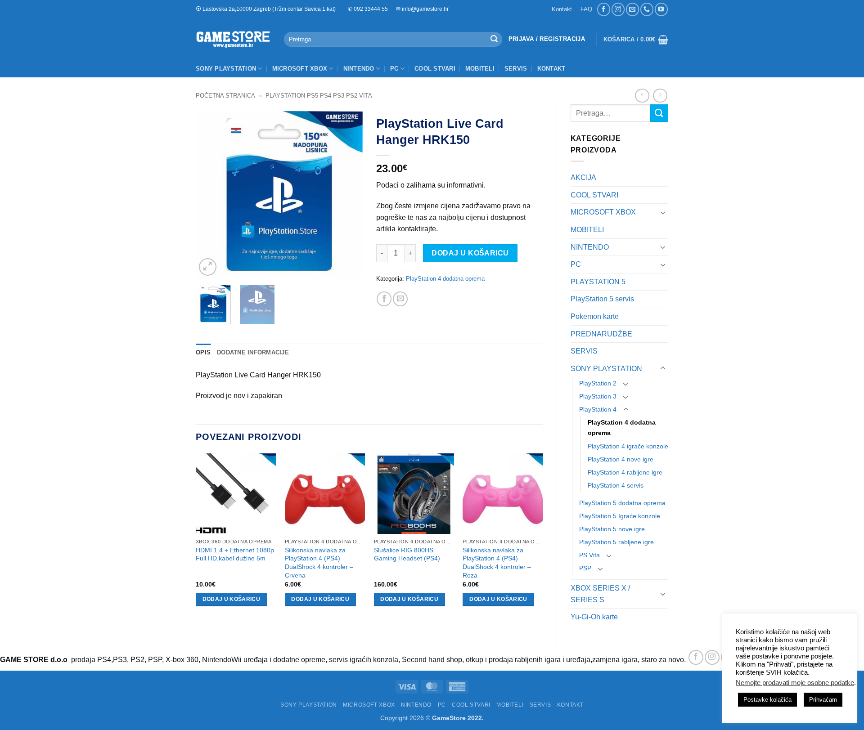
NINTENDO (358, 68)
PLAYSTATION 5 (598, 282)
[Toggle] (662, 212)
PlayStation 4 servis (616, 485)
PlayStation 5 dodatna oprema (622, 502)
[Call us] (646, 9)
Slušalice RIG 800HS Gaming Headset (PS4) (407, 554)
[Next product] (642, 96)
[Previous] (210, 194)
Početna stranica (225, 95)
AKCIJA (583, 177)
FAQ (586, 9)
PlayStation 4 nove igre (620, 459)
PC (394, 68)
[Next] (348, 194)
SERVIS (515, 68)
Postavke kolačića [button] (767, 699)
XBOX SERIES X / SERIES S (600, 594)
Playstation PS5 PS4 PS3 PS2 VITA (319, 95)
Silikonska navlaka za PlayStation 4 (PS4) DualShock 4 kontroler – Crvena (319, 562)
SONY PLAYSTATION (226, 68)
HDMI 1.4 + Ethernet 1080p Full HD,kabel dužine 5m (235, 554)
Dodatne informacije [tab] (253, 352)
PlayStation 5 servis (602, 299)
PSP (585, 568)
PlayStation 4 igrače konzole (628, 446)
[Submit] (494, 39)
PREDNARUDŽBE (601, 334)
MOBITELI (480, 68)
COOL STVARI (434, 68)
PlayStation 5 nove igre (612, 529)
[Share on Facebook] (384, 298)
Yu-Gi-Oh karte (594, 617)
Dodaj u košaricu (470, 253)
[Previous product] (660, 96)
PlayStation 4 (597, 409)
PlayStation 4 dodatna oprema (622, 427)
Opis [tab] (203, 352)
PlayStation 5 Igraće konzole (619, 516)
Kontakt (562, 9)
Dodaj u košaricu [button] (231, 599)
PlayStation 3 (597, 396)
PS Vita (589, 555)
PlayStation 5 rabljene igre (616, 542)
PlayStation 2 (597, 383)
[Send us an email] (632, 9)
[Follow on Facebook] (603, 9)
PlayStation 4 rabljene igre (625, 472)
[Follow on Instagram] (618, 9)
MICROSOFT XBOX (300, 68)
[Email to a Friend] (400, 298)
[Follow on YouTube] (661, 9)
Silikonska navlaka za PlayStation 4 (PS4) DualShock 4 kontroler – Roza (497, 562)
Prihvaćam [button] (823, 699)
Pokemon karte (595, 316)
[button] (546, 39)
